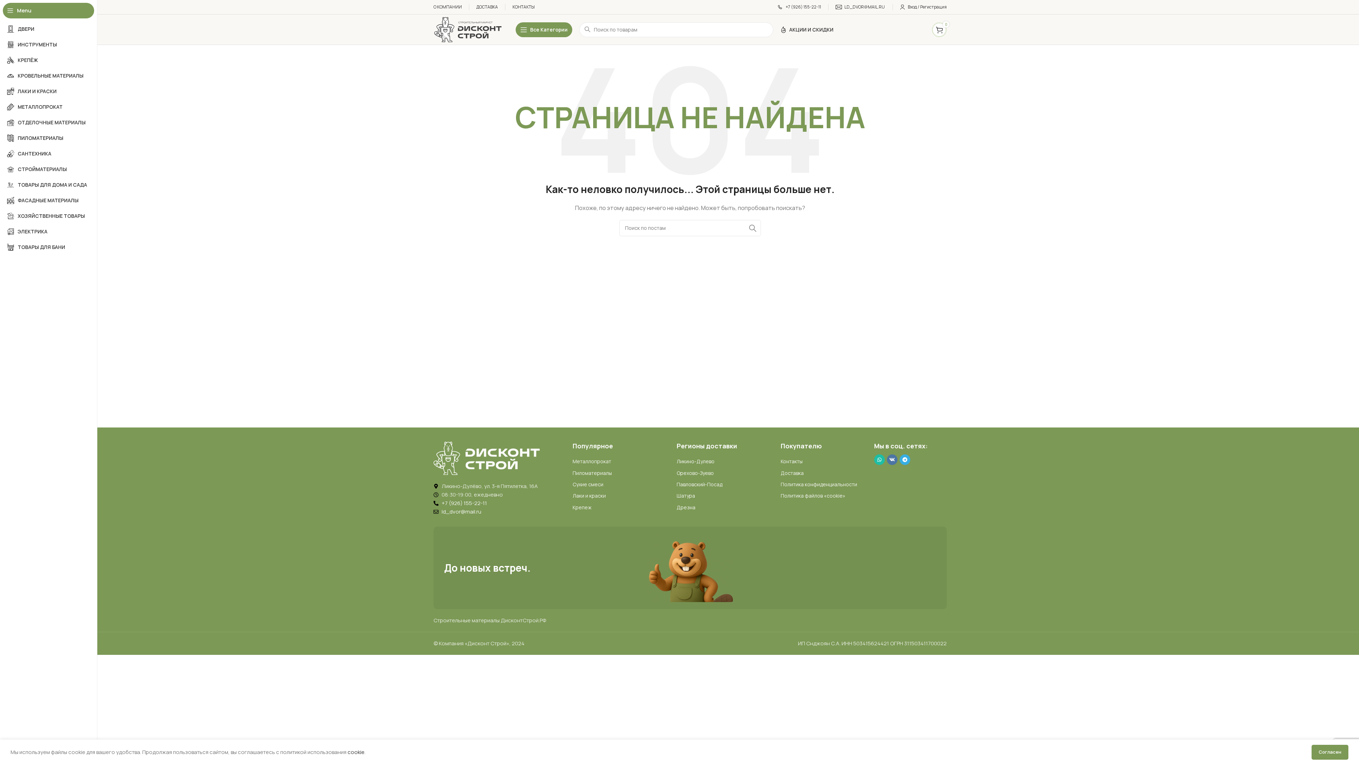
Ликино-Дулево (696, 461)
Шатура (686, 495)
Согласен (1330, 752)
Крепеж (582, 507)
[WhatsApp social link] (879, 459)
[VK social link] (892, 459)
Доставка (792, 473)
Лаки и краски (589, 495)
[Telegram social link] (905, 459)
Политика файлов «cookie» (813, 495)
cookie (356, 752)
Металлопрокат (592, 461)
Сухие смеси (588, 484)
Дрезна (686, 507)
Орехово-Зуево (695, 473)
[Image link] (487, 457)
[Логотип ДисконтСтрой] (467, 29)
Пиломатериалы (592, 473)
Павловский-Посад (699, 484)
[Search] (753, 228)
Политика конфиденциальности (819, 484)
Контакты (792, 461)
